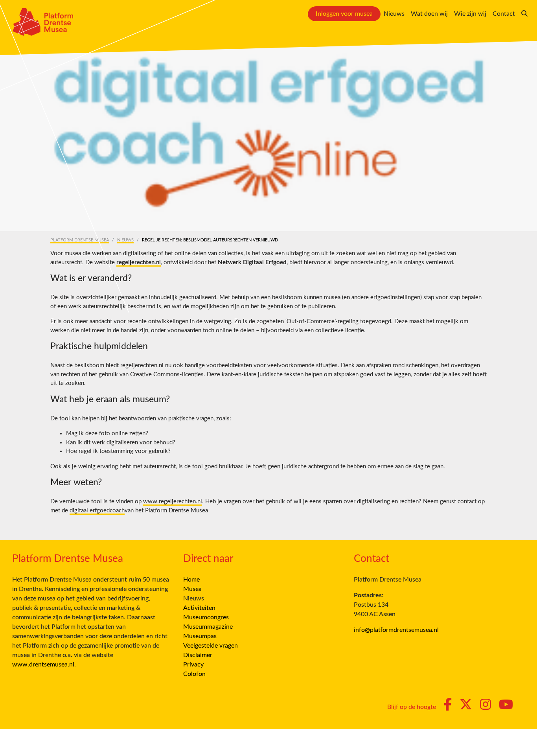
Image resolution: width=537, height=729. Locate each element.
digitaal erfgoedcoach (97, 511)
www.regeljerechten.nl (172, 501)
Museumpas (200, 636)
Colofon (194, 674)
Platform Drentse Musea (79, 240)
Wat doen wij (429, 14)
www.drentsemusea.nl (43, 664)
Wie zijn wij (470, 14)
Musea (192, 589)
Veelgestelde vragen (210, 645)
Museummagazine (208, 627)
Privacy (193, 664)
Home (191, 579)
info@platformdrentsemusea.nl (396, 630)
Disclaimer (197, 655)
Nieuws (394, 14)
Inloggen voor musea (344, 14)
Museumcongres (206, 617)
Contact (504, 14)
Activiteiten (199, 608)
